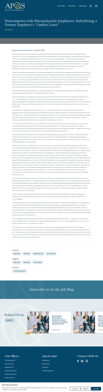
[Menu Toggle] (96, 6)
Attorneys (83, 6)
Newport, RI (9, 367)
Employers (27, 253)
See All (9, 320)
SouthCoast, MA (11, 371)
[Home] (15, 6)
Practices (71, 6)
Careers (45, 367)
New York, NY (9, 378)
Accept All (96, 388)
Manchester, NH (10, 374)
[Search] (91, 6)
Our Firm (61, 6)
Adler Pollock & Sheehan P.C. (24, 50)
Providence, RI (10, 360)
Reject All (85, 388)
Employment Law (38, 253)
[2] (50, 150)
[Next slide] (28, 333)
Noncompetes (51, 253)
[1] (72, 68)
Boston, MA (9, 364)
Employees (17, 253)
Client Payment (47, 371)
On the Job (8, 30)
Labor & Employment (20, 271)
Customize (75, 388)
